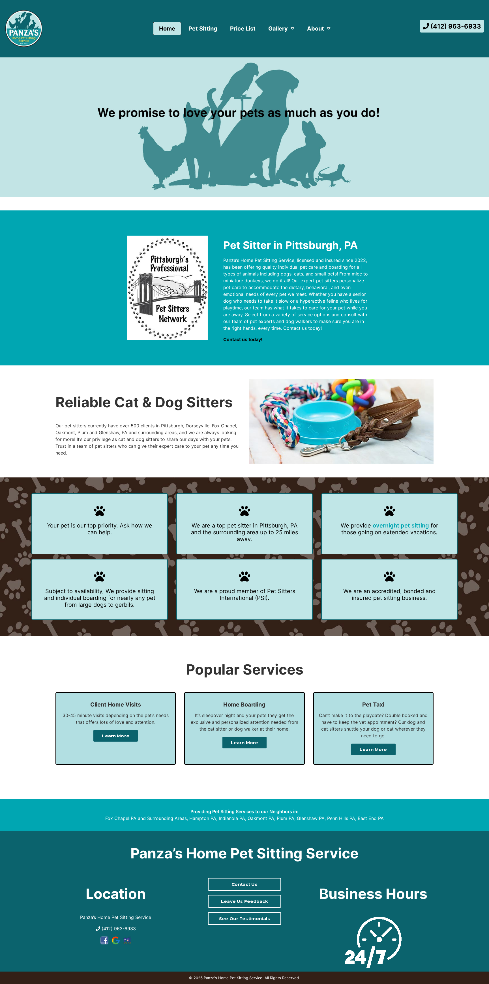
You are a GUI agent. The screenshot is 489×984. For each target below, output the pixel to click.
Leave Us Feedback (244, 901)
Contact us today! (242, 339)
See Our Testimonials (244, 918)
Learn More (115, 735)
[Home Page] (24, 29)
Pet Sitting (202, 28)
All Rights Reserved (282, 978)
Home (167, 28)
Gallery (278, 28)
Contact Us (244, 884)
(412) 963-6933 (455, 26)
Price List (243, 28)
